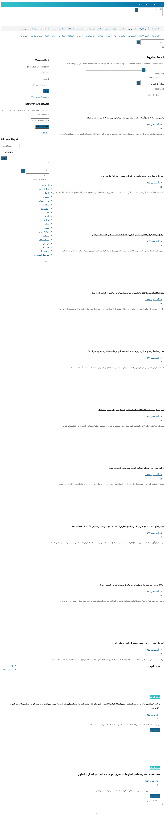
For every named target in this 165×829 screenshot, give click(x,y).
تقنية (47, 29)
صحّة (54, 29)
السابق (155, 800)
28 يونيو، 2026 (151, 715)
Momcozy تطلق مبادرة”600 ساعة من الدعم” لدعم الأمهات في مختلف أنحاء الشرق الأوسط (128, 293)
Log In (45, 133)
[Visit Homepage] (151, 15)
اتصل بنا (141, 4)
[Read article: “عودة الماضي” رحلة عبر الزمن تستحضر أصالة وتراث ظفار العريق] (106, 621)
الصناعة (79, 29)
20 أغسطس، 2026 (153, 124)
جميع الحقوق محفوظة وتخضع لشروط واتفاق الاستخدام (123, 825)
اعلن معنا (148, 4)
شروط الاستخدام (138, 821)
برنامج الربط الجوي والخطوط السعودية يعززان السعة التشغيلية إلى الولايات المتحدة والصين (128, 234)
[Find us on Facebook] (161, 29)
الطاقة (71, 29)
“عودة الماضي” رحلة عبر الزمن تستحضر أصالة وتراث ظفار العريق (138, 643)
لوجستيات (90, 29)
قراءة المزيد (155, 730)
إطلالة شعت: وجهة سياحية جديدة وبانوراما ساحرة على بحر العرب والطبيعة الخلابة (132, 585)
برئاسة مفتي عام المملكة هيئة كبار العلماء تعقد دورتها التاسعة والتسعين (136, 468)
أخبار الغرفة (144, 29)
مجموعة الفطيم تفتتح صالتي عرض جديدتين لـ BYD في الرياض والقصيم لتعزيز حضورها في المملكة (125, 351)
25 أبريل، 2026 (151, 781)
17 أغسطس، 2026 (153, 650)
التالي (148, 800)
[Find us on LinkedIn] (153, 29)
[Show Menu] (163, 42)
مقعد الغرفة (8, 670)
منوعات (24, 29)
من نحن (155, 4)
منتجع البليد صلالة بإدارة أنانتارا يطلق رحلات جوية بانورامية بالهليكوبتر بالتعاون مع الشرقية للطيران (125, 117)
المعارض (132, 29)
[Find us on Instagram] (156, 29)
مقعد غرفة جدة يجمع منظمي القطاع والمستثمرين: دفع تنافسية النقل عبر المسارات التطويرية (118, 774)
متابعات (122, 29)
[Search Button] (125, 4)
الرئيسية (155, 36)
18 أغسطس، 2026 (153, 474)
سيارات (62, 29)
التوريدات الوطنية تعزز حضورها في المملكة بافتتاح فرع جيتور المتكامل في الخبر (132, 176)
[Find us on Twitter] (159, 29)
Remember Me (39, 85)
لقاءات (100, 29)
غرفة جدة (142, 813)
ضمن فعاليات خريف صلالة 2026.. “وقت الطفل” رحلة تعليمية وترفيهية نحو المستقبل (131, 409)
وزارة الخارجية (140, 817)
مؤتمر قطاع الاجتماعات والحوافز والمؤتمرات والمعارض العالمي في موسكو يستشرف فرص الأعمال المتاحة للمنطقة (118, 526)
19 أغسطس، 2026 (153, 299)
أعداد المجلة (131, 4)
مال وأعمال (111, 29)
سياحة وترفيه (36, 29)
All (12, 666)
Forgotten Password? (40, 97)
